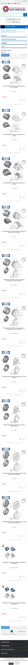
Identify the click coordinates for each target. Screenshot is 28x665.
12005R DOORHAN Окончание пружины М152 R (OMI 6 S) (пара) (14, 425)
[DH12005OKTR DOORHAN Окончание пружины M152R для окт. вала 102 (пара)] (14, 315)
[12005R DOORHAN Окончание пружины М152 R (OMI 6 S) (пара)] (14, 411)
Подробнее (17, 663)
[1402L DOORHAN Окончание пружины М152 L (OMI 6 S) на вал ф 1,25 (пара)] (14, 460)
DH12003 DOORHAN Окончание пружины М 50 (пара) (14, 135)
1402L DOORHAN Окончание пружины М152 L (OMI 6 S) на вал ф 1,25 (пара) (14, 474)
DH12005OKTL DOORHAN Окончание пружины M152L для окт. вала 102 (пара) (14, 280)
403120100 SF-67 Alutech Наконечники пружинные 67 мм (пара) (14, 603)
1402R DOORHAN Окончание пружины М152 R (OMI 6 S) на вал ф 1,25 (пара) (14, 522)
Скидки (4, 43)
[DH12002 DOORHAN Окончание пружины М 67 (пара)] (14, 169)
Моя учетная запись (7, 649)
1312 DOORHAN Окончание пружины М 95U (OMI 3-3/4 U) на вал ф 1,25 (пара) (14, 232)
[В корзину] (20, 100)
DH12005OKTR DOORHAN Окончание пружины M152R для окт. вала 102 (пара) (14, 329)
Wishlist (23, 27)
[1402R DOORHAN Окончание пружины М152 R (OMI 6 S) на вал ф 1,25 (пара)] (14, 508)
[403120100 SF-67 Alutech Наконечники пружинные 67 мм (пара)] (14, 593)
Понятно (11, 663)
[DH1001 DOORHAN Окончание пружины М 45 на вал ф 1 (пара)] (14, 73)
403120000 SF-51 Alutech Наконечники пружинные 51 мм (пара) (14, 563)
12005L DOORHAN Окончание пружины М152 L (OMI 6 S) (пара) (14, 377)
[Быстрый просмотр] (24, 100)
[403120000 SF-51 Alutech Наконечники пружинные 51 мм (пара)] (14, 553)
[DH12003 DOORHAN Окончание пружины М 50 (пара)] (14, 121)
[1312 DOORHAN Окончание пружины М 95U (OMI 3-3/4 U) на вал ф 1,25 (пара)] (14, 218)
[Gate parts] (14, 9)
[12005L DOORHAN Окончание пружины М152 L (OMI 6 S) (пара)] (14, 363)
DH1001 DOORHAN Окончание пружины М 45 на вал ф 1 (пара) (14, 87)
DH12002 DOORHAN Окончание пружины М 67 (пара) (14, 183)
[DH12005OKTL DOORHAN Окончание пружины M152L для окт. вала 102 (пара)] (14, 266)
